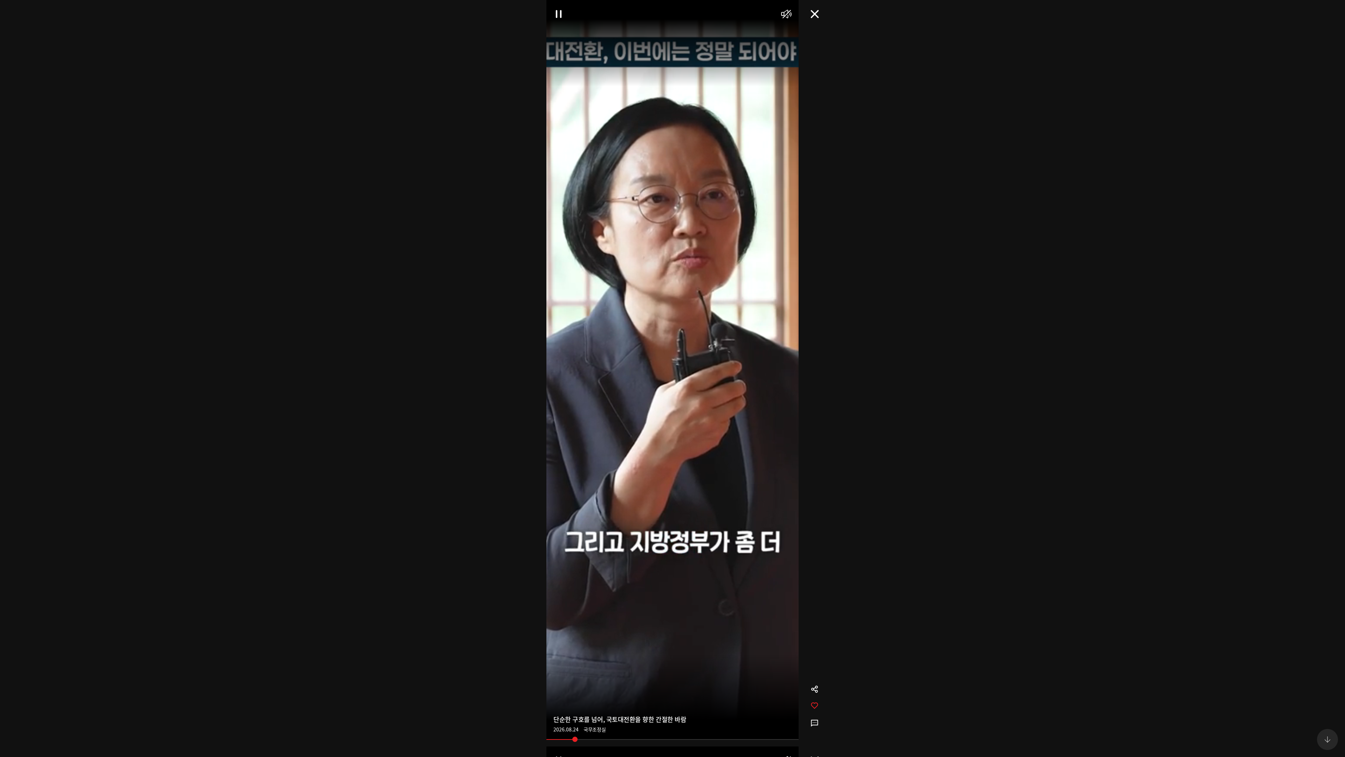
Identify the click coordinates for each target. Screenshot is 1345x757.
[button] (1327, 17)
